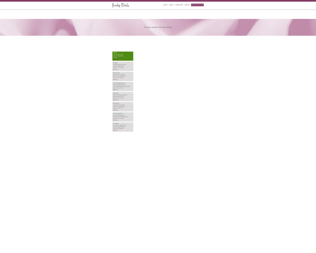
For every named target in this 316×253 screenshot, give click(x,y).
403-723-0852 (120, 67)
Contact (187, 5)
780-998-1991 (120, 88)
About (171, 5)
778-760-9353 (120, 98)
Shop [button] (165, 5)
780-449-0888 (120, 118)
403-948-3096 (120, 57)
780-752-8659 (120, 77)
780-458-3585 (120, 128)
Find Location (197, 5)
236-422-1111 (120, 108)
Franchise (179, 5)
